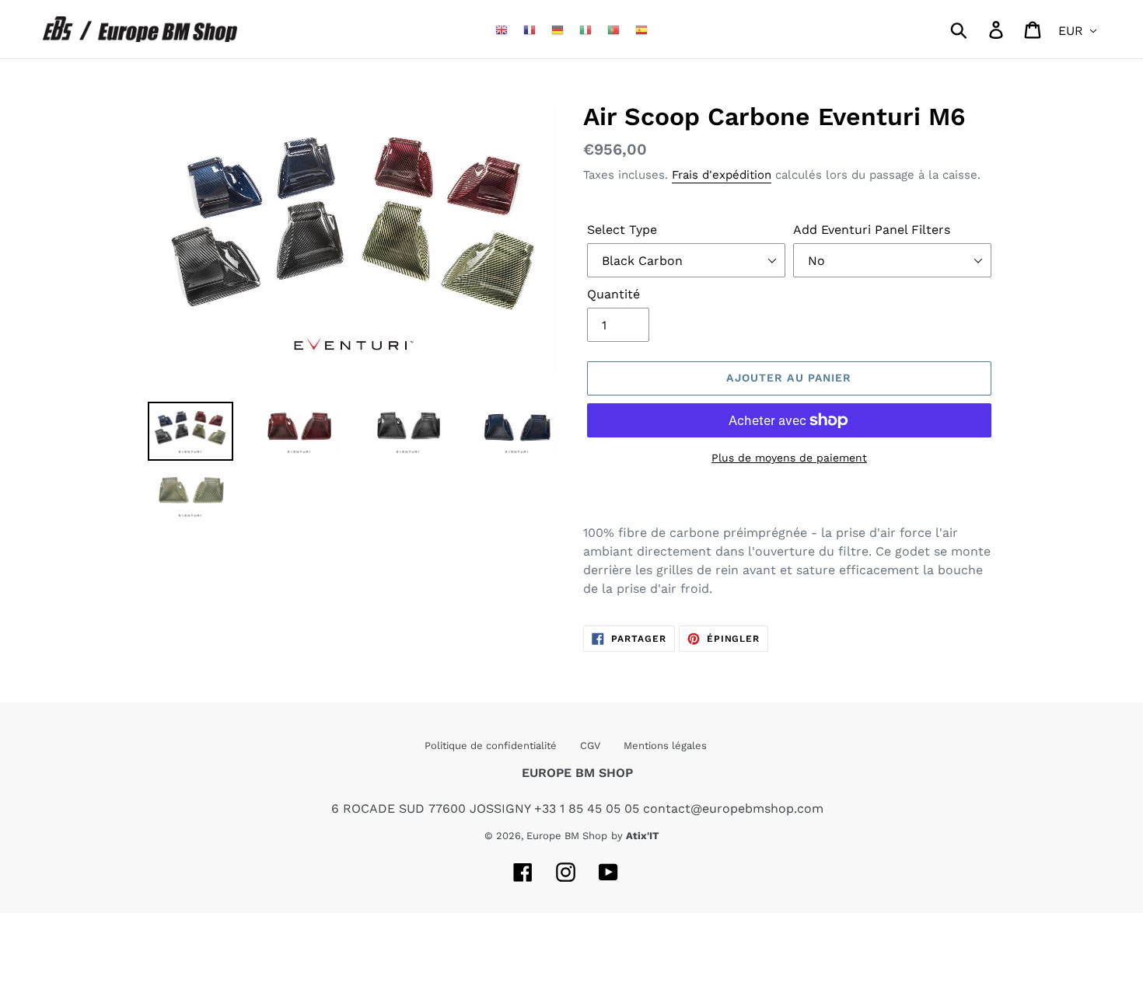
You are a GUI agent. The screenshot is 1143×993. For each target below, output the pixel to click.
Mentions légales (665, 745)
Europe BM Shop (566, 835)
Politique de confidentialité (491, 745)
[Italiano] (585, 29)
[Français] (530, 29)
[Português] (613, 29)
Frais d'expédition (721, 175)
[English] (502, 29)
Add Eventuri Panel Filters (871, 229)
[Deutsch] (558, 29)
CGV (590, 745)
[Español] (641, 29)
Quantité (613, 294)
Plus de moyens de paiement (789, 457)
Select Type (622, 229)
